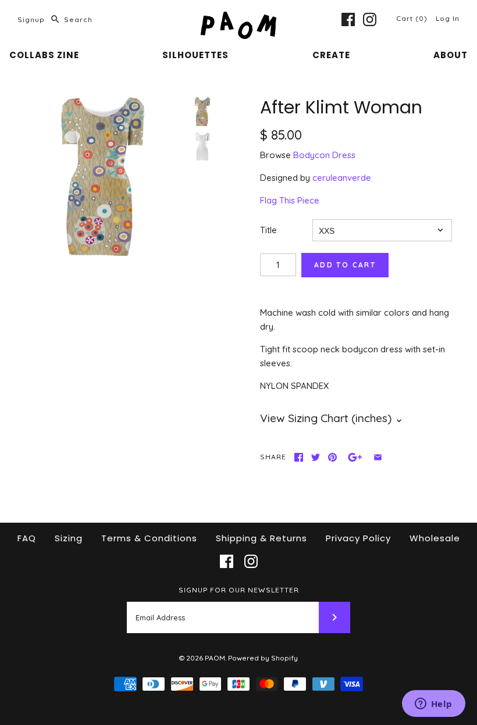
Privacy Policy (358, 538)
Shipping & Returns (261, 538)
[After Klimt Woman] (102, 176)
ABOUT (450, 55)
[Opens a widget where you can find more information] (433, 704)
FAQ (26, 538)
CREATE (331, 55)
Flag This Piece (289, 200)
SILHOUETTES (195, 55)
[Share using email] (377, 457)
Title (268, 229)
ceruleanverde (341, 177)
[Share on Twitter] (315, 457)
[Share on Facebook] (298, 457)
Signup (31, 19)
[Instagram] (369, 19)
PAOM (215, 657)
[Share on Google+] (355, 457)
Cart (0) (413, 18)
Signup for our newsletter (239, 589)
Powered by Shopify (263, 657)
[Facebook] (348, 19)
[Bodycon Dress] (202, 146)
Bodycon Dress (324, 154)
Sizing (69, 538)
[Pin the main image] (332, 457)
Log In (448, 18)
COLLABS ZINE (44, 55)
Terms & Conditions (149, 538)
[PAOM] (238, 18)
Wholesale (435, 538)
